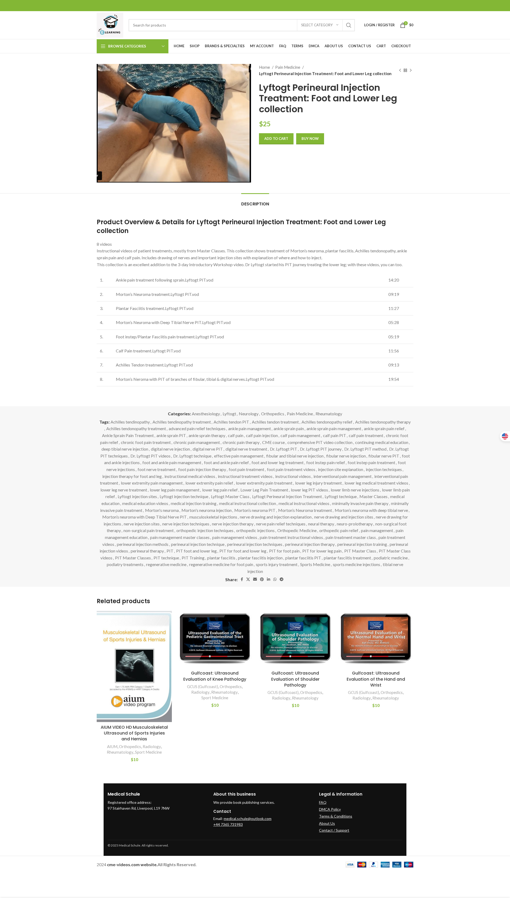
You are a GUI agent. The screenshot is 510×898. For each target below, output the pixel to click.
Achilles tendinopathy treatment (181, 421)
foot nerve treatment (157, 469)
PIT (170, 550)
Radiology (152, 746)
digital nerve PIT (208, 448)
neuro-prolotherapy (355, 523)
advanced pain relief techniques (197, 428)
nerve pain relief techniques (280, 523)
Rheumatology (329, 413)
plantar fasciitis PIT (303, 557)
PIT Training (193, 557)
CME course (273, 442)
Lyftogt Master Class (230, 496)
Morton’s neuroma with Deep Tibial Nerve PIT (144, 516)
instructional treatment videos (245, 476)
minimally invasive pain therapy (360, 503)
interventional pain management (342, 476)
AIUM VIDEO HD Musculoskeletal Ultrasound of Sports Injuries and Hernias (134, 733)
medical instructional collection (247, 503)
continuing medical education (381, 442)
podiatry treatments (125, 564)
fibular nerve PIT (383, 455)
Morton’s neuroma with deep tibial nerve (371, 510)
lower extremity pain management (152, 482)
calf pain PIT (334, 435)
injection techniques (384, 469)
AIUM (112, 746)
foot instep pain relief (325, 462)
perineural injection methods (142, 544)
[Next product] (410, 70)
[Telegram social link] (281, 579)
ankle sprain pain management (334, 428)
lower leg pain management (174, 489)
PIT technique (166, 557)
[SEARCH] (349, 25)
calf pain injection (262, 435)
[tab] (255, 201)
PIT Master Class (360, 550)
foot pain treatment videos (291, 469)
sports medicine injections (356, 564)
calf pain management (300, 435)
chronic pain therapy (241, 442)
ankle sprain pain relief (384, 428)
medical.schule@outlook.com (247, 818)
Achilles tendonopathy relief (326, 421)
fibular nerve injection (346, 455)
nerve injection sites (142, 523)
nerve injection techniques (185, 523)
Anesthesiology (206, 413)
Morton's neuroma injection (206, 510)
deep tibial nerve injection (124, 448)
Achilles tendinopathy (130, 421)
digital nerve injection (170, 448)
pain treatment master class (351, 537)
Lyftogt (229, 413)
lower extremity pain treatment (264, 482)
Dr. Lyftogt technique (192, 455)
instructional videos (293, 476)
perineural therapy (147, 550)
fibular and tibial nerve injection (295, 455)
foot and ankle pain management (171, 462)
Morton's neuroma (162, 510)
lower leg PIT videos (309, 489)
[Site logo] (110, 24)
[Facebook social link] (242, 579)
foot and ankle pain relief (226, 462)
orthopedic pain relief (338, 530)
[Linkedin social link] (268, 579)
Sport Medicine (148, 752)
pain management (377, 530)
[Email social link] (255, 579)
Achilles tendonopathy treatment (136, 428)
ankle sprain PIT (171, 435)
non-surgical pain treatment (149, 530)
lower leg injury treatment (318, 482)
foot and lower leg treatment (278, 462)
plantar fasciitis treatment (347, 557)
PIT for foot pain (284, 550)
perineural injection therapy (310, 544)
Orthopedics (272, 413)
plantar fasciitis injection (260, 557)
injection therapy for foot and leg (132, 476)
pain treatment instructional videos (291, 537)
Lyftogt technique (341, 496)
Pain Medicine (288, 67)
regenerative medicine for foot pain (221, 564)
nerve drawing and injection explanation (276, 516)
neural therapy (321, 523)
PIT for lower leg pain (322, 550)
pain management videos (234, 537)
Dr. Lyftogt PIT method (365, 448)
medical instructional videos (304, 503)
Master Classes (373, 496)
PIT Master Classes (133, 557)
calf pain (235, 435)
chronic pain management (196, 442)
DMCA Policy (330, 809)
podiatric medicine (391, 557)
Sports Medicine (315, 564)
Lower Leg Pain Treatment (264, 489)
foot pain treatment (246, 469)
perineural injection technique (197, 544)
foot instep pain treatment (371, 462)
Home (265, 67)
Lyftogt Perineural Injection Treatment (287, 496)
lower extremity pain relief (209, 482)
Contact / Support (334, 830)
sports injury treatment (277, 564)
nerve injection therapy (232, 523)
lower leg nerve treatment (123, 489)
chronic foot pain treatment (146, 442)
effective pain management (239, 455)
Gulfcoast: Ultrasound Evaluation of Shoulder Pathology (295, 679)
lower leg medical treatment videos (376, 482)
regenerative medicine (166, 564)
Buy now (310, 138)
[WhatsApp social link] (275, 579)
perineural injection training (362, 544)
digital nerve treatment (246, 448)
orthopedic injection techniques (204, 530)
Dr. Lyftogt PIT (283, 448)
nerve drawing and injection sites (343, 516)
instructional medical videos (189, 476)
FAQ (322, 802)
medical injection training (193, 503)
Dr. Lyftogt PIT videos (150, 455)
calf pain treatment (366, 435)
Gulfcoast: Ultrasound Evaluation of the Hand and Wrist (376, 679)
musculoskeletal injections (213, 516)
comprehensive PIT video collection (319, 442)
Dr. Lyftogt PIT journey (321, 448)
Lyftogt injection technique (184, 496)
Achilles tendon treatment (275, 421)
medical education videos (145, 503)
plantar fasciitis (221, 557)
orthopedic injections (255, 530)
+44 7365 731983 (228, 824)
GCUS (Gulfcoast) (202, 686)
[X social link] (248, 579)
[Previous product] (400, 70)
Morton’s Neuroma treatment (305, 510)
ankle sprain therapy (207, 435)
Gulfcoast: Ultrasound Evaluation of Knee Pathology (214, 676)
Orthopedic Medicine (297, 530)
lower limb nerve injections (355, 489)
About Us (327, 823)
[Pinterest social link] (261, 579)
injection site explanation (340, 469)
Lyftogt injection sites (137, 496)
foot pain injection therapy (202, 469)
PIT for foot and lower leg (242, 550)
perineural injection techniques (254, 544)
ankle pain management (249, 428)
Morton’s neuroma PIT (254, 510)
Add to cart (276, 138)
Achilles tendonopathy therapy (383, 421)
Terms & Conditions (335, 816)
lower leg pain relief (220, 489)
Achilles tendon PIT (231, 421)
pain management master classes (180, 537)
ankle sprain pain (289, 428)
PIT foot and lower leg (196, 550)
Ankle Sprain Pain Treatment (128, 435)
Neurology (248, 413)
